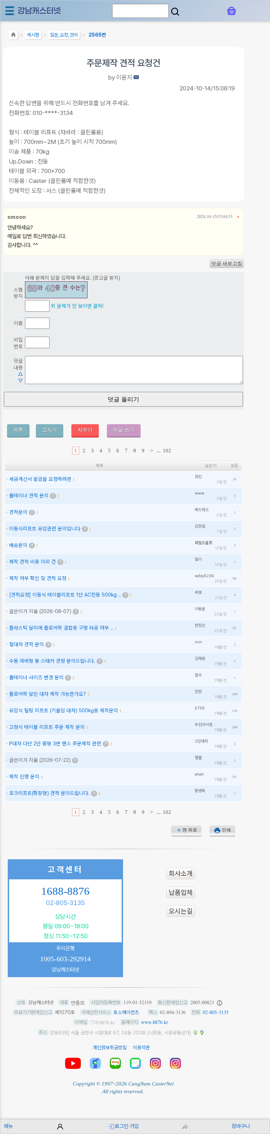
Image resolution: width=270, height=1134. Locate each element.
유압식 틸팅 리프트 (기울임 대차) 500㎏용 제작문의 (63, 710)
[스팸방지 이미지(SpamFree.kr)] (56, 289)
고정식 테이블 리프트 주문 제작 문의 (47, 727)
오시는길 (181, 911)
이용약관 (141, 1047)
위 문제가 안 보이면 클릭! (77, 306)
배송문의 (18, 545)
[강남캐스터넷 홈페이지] (40, 10)
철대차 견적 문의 (26, 644)
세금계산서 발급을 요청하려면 (40, 479)
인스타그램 (155, 1063)
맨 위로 (189, 830)
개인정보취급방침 (110, 1047)
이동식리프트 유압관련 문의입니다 (45, 528)
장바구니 (241, 1126)
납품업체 (181, 892)
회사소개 (181, 873)
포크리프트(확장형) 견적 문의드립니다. (49, 793)
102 (167, 450)
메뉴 (8, 1126)
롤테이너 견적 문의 (29, 495)
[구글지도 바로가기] (202, 1032)
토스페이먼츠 (126, 1012)
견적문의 (18, 512)
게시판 (33, 35)
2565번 (97, 35)
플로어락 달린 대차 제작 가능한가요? (47, 694)
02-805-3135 (65, 902)
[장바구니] (231, 11)
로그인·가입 (127, 1126)
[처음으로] (13, 36)
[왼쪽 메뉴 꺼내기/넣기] (9, 10)
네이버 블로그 (115, 1063)
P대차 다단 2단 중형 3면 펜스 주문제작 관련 (55, 743)
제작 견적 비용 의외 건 (32, 562)
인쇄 (226, 830)
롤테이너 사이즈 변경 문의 (36, 677)
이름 (18, 323)
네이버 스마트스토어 (135, 1063)
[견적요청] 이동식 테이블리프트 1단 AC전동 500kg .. (65, 595)
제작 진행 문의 (24, 776)
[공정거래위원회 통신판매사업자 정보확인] (220, 1002)
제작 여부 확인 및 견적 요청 (37, 578)
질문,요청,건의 (64, 35)
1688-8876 (65, 891)
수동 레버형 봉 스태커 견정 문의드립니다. (52, 661)
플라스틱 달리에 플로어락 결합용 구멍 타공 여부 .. (61, 628)
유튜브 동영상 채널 (73, 1063)
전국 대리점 (95, 1063)
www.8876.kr (154, 1022)
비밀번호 (18, 343)
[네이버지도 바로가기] (195, 1032)
